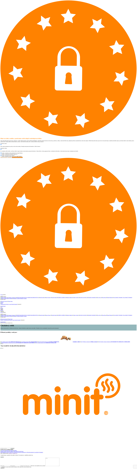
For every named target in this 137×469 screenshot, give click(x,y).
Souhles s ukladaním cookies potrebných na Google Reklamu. (12, 153)
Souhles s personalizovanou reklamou (8, 155)
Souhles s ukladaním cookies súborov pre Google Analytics (12, 156)
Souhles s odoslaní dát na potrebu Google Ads (9, 154)
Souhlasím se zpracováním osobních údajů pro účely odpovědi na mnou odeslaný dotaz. (16, 466)
